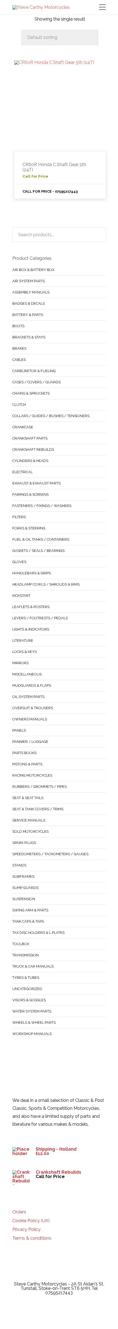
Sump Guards (25, 888)
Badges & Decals (28, 303)
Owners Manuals (29, 719)
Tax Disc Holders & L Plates (38, 933)
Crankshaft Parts (29, 438)
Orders (19, 1212)
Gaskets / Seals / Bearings (38, 551)
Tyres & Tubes (25, 978)
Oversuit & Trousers (32, 708)
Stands (19, 865)
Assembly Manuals (30, 292)
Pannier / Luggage (30, 742)
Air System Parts (28, 281)
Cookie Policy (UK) (31, 1221)
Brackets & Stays (28, 337)
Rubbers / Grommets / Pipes (39, 787)
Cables (19, 360)
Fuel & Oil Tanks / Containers (40, 539)
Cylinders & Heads (30, 461)
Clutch (19, 405)
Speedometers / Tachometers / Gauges (50, 854)
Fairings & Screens (30, 494)
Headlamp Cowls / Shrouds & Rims (46, 584)
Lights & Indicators (30, 629)
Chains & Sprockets (31, 393)
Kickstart (21, 596)
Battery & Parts (27, 315)
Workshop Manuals (32, 1034)
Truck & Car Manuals (33, 966)
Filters (19, 517)
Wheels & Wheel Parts (34, 1022)
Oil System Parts (28, 697)
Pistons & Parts (27, 764)
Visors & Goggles (29, 1000)
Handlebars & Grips (31, 573)
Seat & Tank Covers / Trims (37, 809)
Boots (18, 326)
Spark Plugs (24, 843)
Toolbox (20, 944)
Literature (22, 640)
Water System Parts (31, 1011)
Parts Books (24, 753)
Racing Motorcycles (32, 775)
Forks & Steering (28, 528)
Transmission (25, 955)
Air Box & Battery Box (33, 270)
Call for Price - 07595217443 (50, 191)
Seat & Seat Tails (27, 798)
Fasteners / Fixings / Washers (41, 506)
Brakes (19, 348)
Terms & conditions (31, 1238)
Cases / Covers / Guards (36, 382)
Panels (19, 730)
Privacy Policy (26, 1229)
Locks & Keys (24, 652)
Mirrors (20, 663)
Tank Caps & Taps (28, 921)
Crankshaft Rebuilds (33, 449)
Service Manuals (28, 820)
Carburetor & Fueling (34, 371)
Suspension (23, 899)
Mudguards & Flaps (31, 685)
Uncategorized (27, 989)
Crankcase (22, 427)
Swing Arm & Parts (30, 910)
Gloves (19, 562)
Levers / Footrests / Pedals (40, 618)
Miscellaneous (27, 674)
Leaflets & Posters (30, 607)
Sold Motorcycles (30, 831)
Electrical (22, 472)
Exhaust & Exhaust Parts (36, 483)
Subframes (23, 876)
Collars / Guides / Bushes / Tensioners (50, 416)
